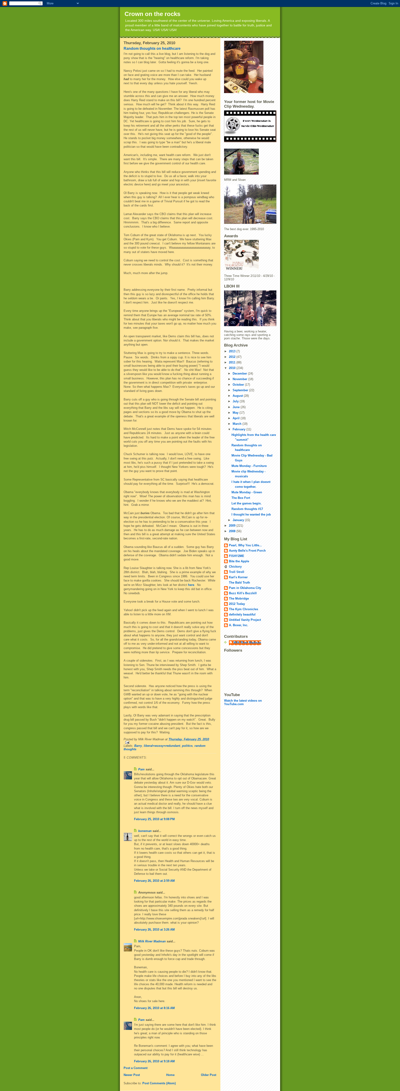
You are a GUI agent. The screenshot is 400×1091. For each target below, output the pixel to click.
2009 (232, 525)
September (241, 390)
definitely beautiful (242, 614)
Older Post (208, 1075)
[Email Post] (170, 742)
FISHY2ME (236, 556)
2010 (232, 368)
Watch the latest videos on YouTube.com (243, 702)
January (239, 520)
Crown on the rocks (152, 13)
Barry (138, 745)
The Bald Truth (239, 582)
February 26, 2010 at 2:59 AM (154, 880)
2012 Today (237, 604)
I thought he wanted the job (251, 514)
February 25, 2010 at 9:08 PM (154, 819)
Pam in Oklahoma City (245, 588)
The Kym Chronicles (243, 609)
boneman (145, 831)
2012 (232, 357)
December (240, 373)
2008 (232, 531)
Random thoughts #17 (247, 509)
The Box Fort (240, 498)
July (236, 401)
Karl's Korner (238, 577)
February (239, 429)
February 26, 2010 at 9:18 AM (154, 1061)
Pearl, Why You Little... (245, 545)
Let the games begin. (246, 503)
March (237, 423)
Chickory (235, 566)
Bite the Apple (239, 561)
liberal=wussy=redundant (162, 745)
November (240, 379)
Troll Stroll (236, 572)
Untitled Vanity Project (245, 620)
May (236, 412)
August (238, 395)
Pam (141, 769)
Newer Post (132, 1075)
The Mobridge (239, 598)
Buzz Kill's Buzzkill (243, 593)
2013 (232, 351)
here (191, 585)
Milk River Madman (152, 941)
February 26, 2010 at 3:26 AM (154, 929)
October (239, 384)
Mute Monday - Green (246, 492)
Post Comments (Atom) (159, 1083)
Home (170, 1075)
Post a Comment (135, 1068)
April (237, 418)
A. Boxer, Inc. (238, 625)
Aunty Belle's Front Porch (247, 550)
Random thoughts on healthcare (152, 48)
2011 (232, 362)
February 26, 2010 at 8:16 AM (154, 1008)
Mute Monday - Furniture (249, 466)
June (237, 407)
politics (187, 745)
